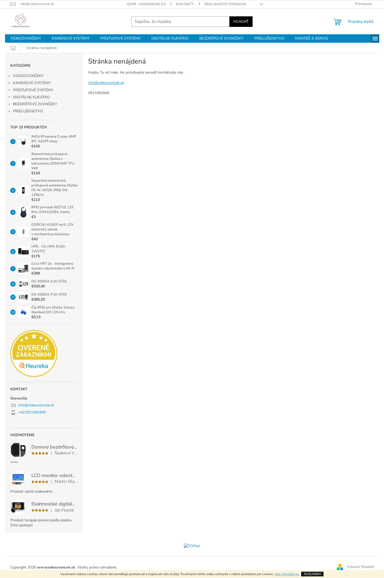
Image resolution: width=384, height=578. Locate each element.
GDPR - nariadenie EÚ (146, 4)
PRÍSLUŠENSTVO (28, 111)
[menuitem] (25, 38)
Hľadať (241, 21)
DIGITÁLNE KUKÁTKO (31, 97)
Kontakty (185, 4)
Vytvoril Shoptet (360, 567)
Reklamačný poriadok (225, 4)
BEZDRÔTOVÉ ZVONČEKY (35, 104)
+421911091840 (32, 412)
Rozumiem (312, 574)
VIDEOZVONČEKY (28, 75)
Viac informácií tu (286, 574)
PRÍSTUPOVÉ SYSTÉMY (33, 90)
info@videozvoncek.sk (36, 405)
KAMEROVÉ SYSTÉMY (32, 82)
